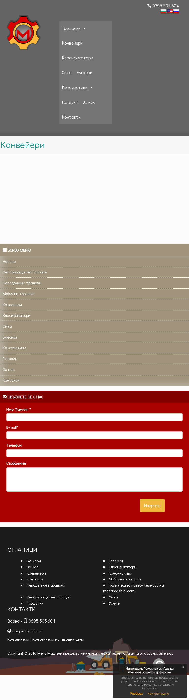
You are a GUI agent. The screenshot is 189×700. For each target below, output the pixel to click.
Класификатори (77, 58)
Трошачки (71, 28)
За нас (88, 102)
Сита (67, 72)
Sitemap (166, 653)
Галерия (70, 102)
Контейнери (18, 639)
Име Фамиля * (18, 409)
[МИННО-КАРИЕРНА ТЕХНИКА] (31, 33)
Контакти (71, 117)
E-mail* (12, 427)
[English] (170, 11)
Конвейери (72, 43)
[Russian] (176, 11)
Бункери (84, 72)
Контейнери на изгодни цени (58, 639)
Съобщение (16, 463)
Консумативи (75, 87)
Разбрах (136, 693)
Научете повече (158, 693)
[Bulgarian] (163, 11)
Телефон (14, 445)
